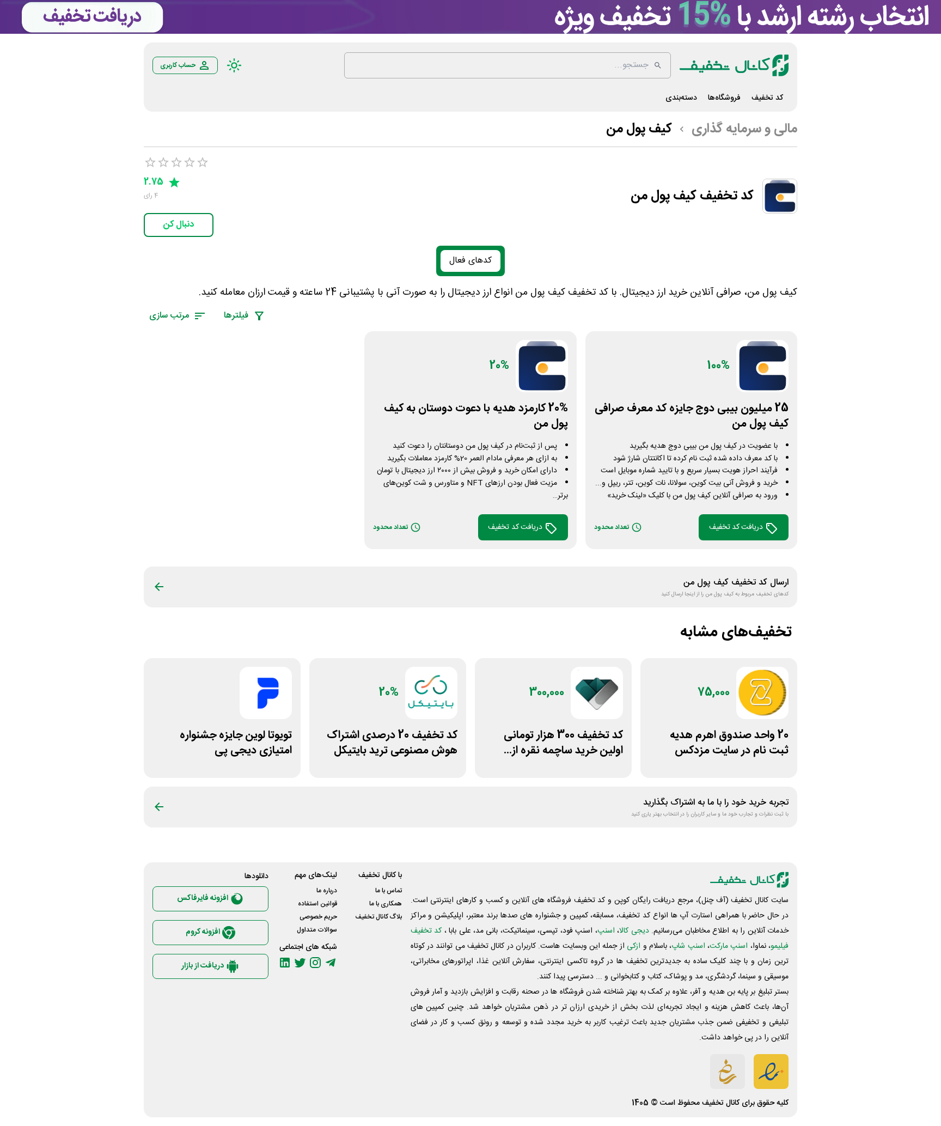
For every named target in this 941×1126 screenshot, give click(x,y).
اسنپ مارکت (729, 946)
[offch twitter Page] (300, 962)
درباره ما (326, 890)
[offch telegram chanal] (330, 962)
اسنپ (606, 931)
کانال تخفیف (721, 1103)
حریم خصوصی (318, 916)
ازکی (633, 946)
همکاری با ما (385, 903)
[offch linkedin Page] (284, 962)
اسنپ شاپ (688, 946)
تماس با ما (388, 890)
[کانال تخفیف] (734, 65)
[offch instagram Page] (315, 962)
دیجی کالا (634, 931)
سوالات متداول (317, 929)
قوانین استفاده (317, 903)
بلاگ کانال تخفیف (378, 916)
